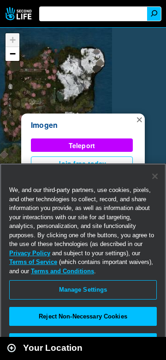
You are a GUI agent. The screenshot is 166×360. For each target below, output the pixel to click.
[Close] (155, 176)
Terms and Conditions (62, 271)
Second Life (20, 13)
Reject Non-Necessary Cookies (83, 316)
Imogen (44, 125)
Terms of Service (33, 261)
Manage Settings (83, 289)
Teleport (82, 145)
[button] (139, 119)
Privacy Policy (29, 253)
